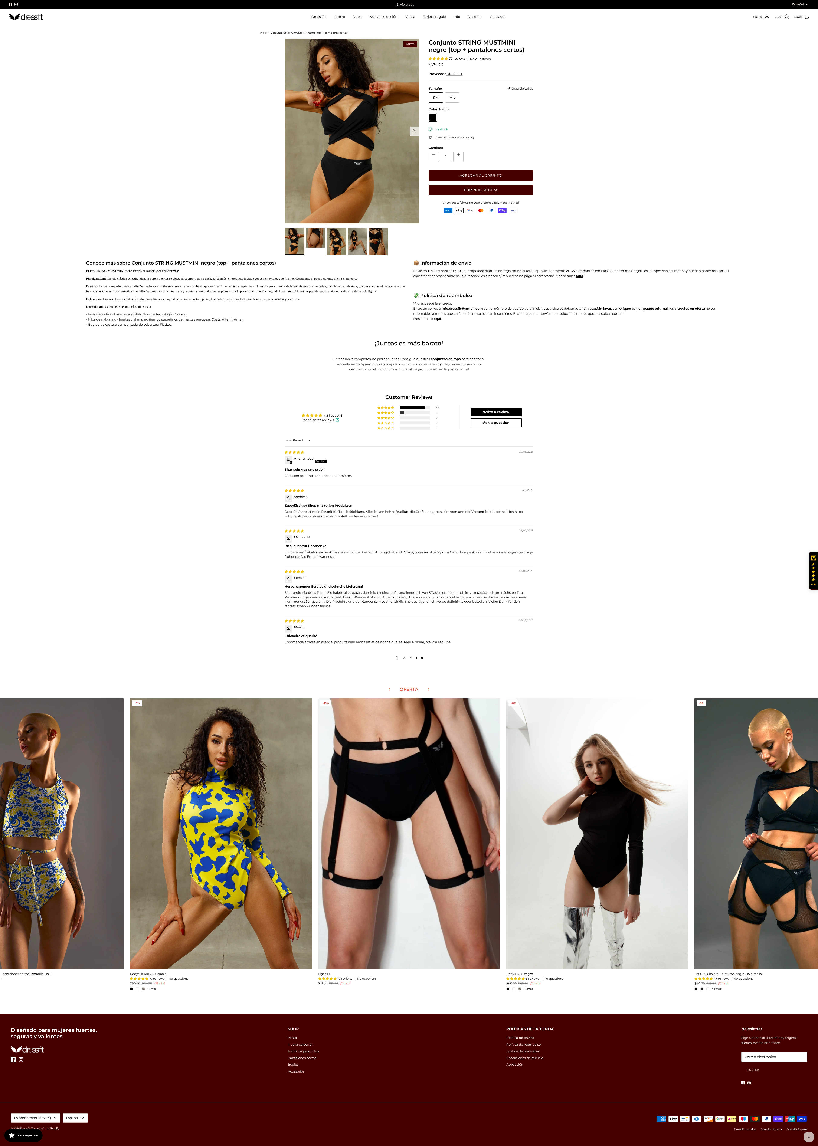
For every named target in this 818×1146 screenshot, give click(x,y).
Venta (410, 17)
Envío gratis (405, 4)
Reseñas (475, 17)
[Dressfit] (26, 17)
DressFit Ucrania (771, 1129)
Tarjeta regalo (434, 17)
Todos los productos (303, 1051)
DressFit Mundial (745, 1129)
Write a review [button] (496, 412)
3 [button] (410, 658)
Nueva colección (383, 17)
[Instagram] (16, 4)
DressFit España (797, 1129)
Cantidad (436, 148)
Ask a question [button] (496, 423)
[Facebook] (10, 4)
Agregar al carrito (481, 175)
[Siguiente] (414, 131)
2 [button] (404, 658)
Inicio (263, 32)
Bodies (293, 1065)
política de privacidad (523, 1051)
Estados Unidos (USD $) (32, 1118)
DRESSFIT (454, 74)
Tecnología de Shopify (45, 1128)
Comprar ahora (481, 190)
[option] (352, 131)
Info (457, 17)
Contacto (498, 17)
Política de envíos (520, 1038)
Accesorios (296, 1071)
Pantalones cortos (302, 1058)
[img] (294, 452)
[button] (439, 58)
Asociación (514, 1065)
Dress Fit (318, 17)
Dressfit (25, 1128)
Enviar (753, 1070)
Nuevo (339, 17)
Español (72, 1118)
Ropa (357, 17)
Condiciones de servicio (524, 1058)
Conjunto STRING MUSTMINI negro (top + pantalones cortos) (310, 32)
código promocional (392, 369)
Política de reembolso (523, 1044)
